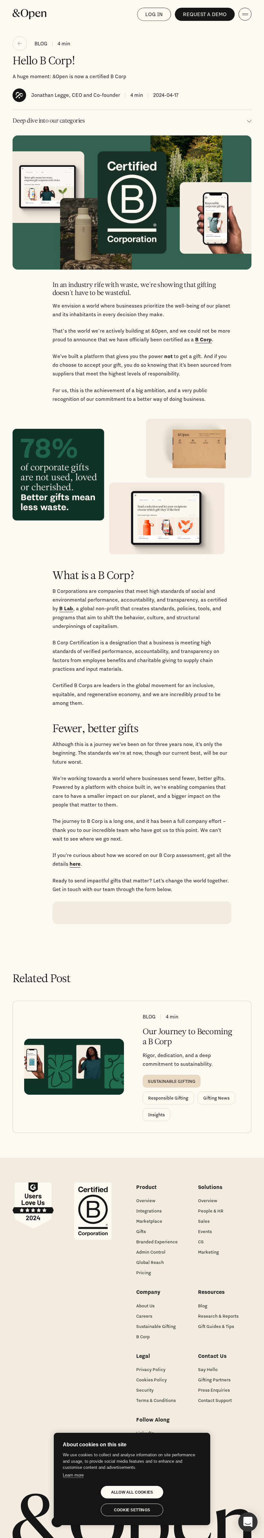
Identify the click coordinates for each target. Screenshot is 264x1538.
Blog (202, 1306)
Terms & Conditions (156, 1400)
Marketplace (149, 1221)
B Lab (66, 608)
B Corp (203, 339)
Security (145, 1390)
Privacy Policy (150, 1369)
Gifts (141, 1231)
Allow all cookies (132, 1492)
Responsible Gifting (168, 1098)
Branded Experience (157, 1242)
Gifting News (216, 1098)
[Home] (29, 14)
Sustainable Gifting (156, 1326)
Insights (156, 1115)
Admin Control (150, 1252)
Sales (204, 1221)
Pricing (143, 1273)
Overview (146, 1200)
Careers (144, 1316)
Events (205, 1231)
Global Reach (150, 1262)
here (75, 864)
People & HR (210, 1211)
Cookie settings (132, 1510)
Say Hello (208, 1369)
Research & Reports (218, 1316)
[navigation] (245, 14)
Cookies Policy (151, 1380)
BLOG (40, 43)
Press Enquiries (214, 1390)
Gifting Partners (214, 1380)
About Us (145, 1306)
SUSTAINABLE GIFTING (171, 1081)
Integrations (149, 1211)
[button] (248, 1522)
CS (201, 1242)
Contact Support (215, 1400)
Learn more (73, 1475)
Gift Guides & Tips (216, 1326)
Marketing (208, 1252)
